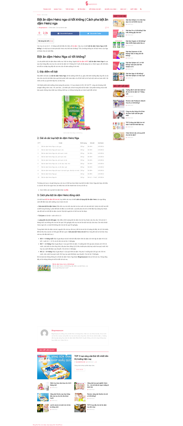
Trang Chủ (47, 9)
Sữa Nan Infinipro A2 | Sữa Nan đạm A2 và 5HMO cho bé (135, 21)
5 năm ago (90, 362)
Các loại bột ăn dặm (61, 28)
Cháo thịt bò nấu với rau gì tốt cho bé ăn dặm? (135, 134)
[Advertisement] (73, 302)
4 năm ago (130, 24)
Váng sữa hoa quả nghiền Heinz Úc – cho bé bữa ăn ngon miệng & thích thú (98, 385)
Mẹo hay (123, 9)
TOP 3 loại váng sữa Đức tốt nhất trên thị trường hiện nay (91, 358)
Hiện (51, 41)
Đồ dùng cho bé (95, 9)
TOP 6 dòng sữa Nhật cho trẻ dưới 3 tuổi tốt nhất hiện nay (135, 123)
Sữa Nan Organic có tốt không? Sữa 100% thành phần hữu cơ (136, 42)
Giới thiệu (133, 9)
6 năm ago (54, 387)
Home (38, 15)
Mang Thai (57, 9)
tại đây (66, 190)
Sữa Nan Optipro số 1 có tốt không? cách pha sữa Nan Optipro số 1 (135, 65)
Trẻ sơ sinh (69, 9)
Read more (79, 369)
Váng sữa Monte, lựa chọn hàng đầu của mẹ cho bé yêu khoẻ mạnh (60, 396)
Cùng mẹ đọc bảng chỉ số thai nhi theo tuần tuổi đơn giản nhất (135, 113)
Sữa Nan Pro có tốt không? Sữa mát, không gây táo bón (136, 31)
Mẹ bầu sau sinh (110, 9)
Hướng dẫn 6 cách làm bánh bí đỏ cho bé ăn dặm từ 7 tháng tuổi (135, 92)
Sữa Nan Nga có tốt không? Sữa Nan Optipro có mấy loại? (135, 75)
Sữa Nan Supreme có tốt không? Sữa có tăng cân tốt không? (134, 54)
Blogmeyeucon (43, 28)
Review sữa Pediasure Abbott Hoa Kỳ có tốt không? (135, 102)
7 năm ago (130, 137)
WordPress (59, 425)
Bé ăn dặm (81, 9)
